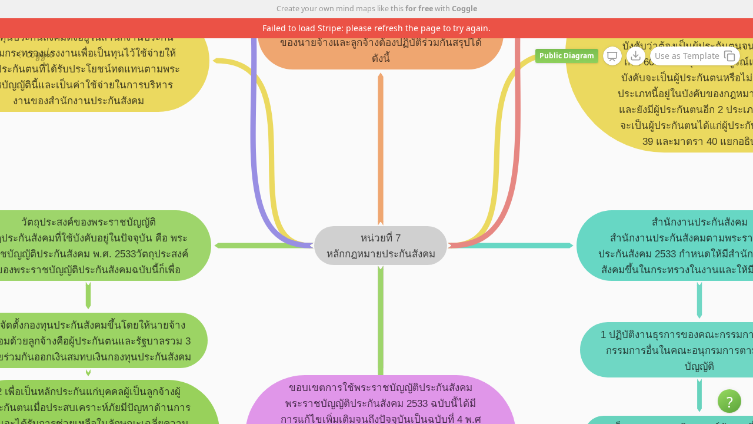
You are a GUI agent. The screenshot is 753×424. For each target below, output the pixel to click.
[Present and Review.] (612, 56)
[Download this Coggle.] (636, 56)
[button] (729, 401)
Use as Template (687, 55)
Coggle (464, 9)
